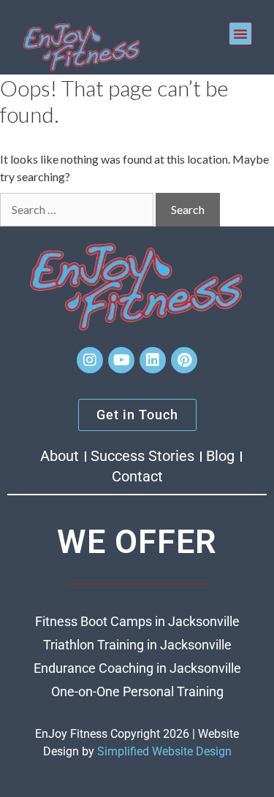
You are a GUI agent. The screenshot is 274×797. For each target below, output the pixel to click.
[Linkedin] (153, 360)
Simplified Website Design (164, 751)
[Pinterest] (184, 360)
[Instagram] (90, 360)
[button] (240, 33)
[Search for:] (76, 209)
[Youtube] (121, 360)
